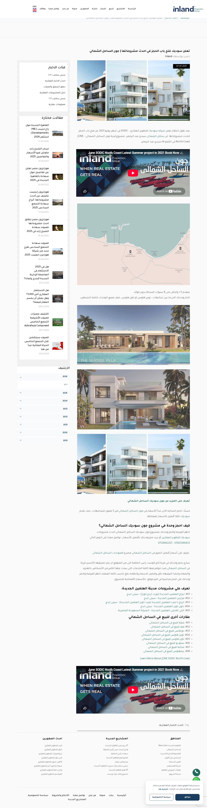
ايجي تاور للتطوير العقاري (51, 758)
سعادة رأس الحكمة (119, 754)
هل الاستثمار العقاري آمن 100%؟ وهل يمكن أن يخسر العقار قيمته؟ (37, 296)
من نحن (65, 9)
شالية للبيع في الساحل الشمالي (166, 647)
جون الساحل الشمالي (131, 511)
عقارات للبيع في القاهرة (171, 770)
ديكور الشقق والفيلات (54, 87)
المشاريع (121, 9)
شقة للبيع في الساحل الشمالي (167, 623)
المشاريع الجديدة (77, 799)
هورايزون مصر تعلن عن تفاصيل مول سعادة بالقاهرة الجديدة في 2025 (37, 174)
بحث (111, 795)
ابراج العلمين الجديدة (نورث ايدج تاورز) (163, 594)
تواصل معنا (53, 9)
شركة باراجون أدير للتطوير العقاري (48, 766)
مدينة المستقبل (174, 766)
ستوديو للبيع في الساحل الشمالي (165, 643)
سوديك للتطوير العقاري (176, 537)
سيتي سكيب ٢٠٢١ (57, 99)
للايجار (103, 9)
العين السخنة (175, 762)
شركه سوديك (157, 131)
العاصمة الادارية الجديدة (170, 754)
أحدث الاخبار (171, 18)
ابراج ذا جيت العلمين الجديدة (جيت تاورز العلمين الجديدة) (151, 602)
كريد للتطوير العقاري (53, 746)
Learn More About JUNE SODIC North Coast (165, 658)
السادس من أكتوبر (173, 758)
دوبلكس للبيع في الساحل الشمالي (164, 631)
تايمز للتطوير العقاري (53, 750)
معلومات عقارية (57, 104)
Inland (168, 56)
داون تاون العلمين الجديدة (169, 606)
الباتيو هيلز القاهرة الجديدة (117, 758)
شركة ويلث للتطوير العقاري (50, 754)
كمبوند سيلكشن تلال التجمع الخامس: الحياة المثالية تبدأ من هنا (36, 343)
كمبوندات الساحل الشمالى (107, 553)
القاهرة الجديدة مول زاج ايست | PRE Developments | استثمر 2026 (37, 131)
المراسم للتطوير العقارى (51, 774)
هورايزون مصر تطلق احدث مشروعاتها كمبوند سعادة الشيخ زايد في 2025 (37, 225)
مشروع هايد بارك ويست (117, 774)
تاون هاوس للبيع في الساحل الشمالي (163, 639)
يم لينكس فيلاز (121, 762)
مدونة (74, 9)
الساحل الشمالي (177, 568)
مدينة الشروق (175, 774)
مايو (65, 384)
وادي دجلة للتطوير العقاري (51, 770)
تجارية (94, 9)
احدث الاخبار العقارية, (171, 725)
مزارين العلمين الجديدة (171, 598)
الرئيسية (132, 9)
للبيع (111, 9)
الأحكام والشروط (60, 795)
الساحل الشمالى (141, 553)
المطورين (84, 9)
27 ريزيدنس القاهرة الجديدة (116, 746)
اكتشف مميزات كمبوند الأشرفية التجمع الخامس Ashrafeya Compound (36, 320)
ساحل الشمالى (155, 136)
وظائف (42, 9)
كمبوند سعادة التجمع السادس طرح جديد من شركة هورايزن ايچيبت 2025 (36, 249)
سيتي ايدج (133, 594)
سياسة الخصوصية (38, 795)
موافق (187, 797)
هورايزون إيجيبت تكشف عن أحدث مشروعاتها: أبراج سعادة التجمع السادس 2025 (39, 200)
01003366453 (182, 543)
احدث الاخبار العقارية (55, 81)
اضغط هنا (163, 789)
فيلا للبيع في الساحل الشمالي (167, 627)
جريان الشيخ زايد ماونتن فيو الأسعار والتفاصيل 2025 (38, 153)
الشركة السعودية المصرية (133, 610)
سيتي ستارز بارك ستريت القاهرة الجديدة (111, 766)
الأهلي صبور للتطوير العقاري (50, 762)
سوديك (185, 516)
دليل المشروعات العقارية (52, 93)
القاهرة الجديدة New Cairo (170, 746)
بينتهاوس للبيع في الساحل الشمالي (163, 651)
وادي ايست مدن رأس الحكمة (115, 750)
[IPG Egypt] (188, 9)
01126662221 (165, 543)
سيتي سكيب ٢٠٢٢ (56, 75)
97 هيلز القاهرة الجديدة (118, 770)
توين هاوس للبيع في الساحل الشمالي (162, 635)
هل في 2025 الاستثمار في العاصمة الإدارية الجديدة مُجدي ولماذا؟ (36, 273)
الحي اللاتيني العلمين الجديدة (167, 610)
